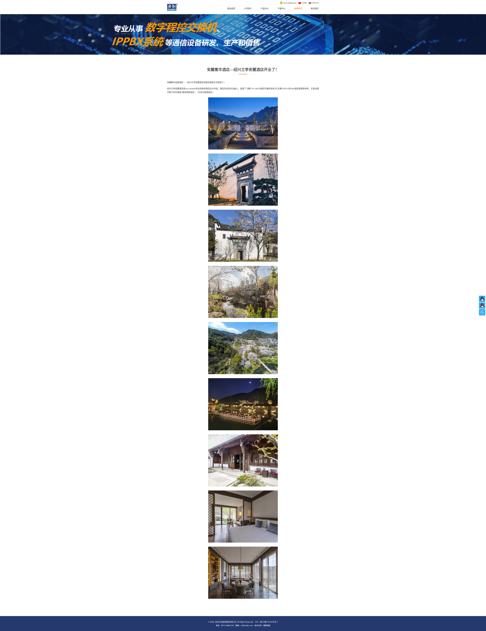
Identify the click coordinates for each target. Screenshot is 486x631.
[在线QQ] (482, 299)
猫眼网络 (266, 625)
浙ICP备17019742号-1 (269, 622)
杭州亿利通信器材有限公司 (172, 7)
